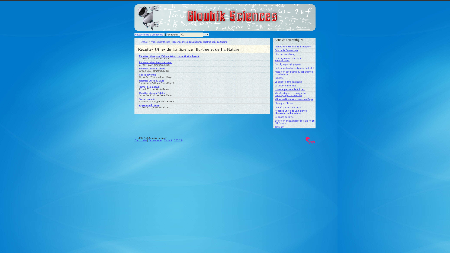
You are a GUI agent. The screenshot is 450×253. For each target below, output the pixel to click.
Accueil (145, 42)
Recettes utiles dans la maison (155, 62)
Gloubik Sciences (251, 13)
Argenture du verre (149, 105)
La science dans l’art (285, 85)
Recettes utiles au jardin (152, 68)
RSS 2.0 (178, 140)
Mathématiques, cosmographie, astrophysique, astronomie (291, 94)
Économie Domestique (286, 50)
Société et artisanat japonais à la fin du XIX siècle (294, 121)
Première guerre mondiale (288, 107)
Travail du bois (147, 99)
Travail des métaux (149, 87)
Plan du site (140, 140)
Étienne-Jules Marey (285, 54)
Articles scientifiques (160, 42)
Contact (168, 140)
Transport (279, 127)
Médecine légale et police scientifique (294, 99)
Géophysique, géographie (288, 64)
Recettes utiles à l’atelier (152, 93)
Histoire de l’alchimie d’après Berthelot (294, 68)
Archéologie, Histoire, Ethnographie (293, 46)
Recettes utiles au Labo (151, 80)
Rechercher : (172, 34)
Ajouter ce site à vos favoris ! (149, 34)
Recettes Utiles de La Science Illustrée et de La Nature (291, 111)
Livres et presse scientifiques (290, 89)
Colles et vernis (147, 74)
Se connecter (155, 140)
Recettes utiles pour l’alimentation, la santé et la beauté (169, 56)
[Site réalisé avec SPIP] (310, 143)
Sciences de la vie (284, 117)
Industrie (279, 78)
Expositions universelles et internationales (288, 59)
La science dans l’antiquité (288, 81)
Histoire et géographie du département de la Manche (294, 72)
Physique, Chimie (284, 103)
